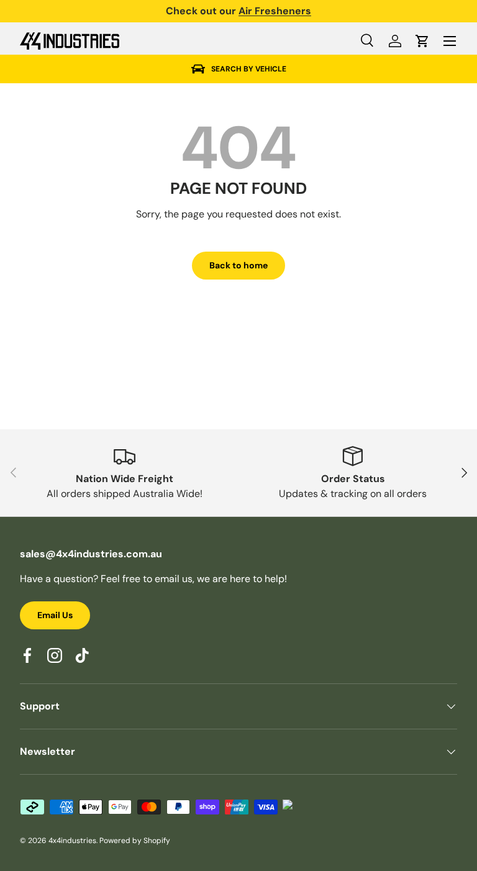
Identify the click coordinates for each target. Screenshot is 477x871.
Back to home (238, 265)
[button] (422, 41)
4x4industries (72, 841)
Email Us (55, 615)
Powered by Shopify (134, 841)
